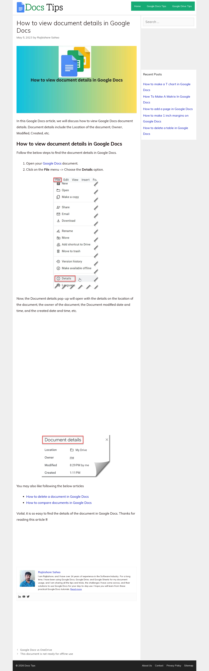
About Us (147, 665)
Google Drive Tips (182, 6)
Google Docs (52, 163)
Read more (76, 589)
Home (137, 6)
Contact (159, 665)
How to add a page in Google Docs (168, 109)
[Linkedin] (19, 596)
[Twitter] (28, 596)
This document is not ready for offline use (46, 653)
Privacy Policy (173, 665)
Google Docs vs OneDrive (36, 649)
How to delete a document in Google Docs (57, 497)
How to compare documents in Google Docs (59, 503)
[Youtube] (23, 596)
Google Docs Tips (156, 6)
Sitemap (188, 665)
